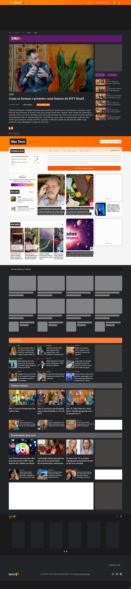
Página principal (19, 2)
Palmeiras (49, 345)
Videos (35, 32)
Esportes (20, 358)
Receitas (77, 345)
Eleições (48, 371)
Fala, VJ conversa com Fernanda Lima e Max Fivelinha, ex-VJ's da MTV (51, 411)
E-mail (114, 2)
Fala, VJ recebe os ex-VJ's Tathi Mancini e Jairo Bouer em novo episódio (28, 424)
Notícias (48, 358)
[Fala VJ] (11, 128)
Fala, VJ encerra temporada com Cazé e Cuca (22, 409)
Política (19, 371)
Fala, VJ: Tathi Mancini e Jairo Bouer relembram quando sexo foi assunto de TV (79, 411)
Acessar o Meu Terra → (35, 141)
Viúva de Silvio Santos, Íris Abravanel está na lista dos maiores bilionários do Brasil (84, 474)
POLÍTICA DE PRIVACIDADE (82, 574)
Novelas (22, 470)
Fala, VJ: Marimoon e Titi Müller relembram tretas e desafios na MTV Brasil (56, 424)
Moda (18, 345)
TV (23, 32)
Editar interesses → (116, 150)
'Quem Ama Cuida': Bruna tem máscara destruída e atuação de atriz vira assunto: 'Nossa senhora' (28, 474)
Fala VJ (28, 32)
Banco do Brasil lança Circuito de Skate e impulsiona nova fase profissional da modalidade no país (55, 474)
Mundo (77, 358)
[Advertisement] (108, 425)
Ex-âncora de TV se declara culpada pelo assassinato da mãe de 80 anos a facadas (79, 460)
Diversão (17, 32)
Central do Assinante (102, 2)
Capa (10, 32)
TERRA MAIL (90, 2)
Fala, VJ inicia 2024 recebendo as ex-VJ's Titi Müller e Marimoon (85, 424)
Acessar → (32, 192)
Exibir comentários (27, 104)
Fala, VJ (11, 94)
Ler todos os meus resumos (84, 168)
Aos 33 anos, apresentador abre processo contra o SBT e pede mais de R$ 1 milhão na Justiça (22, 460)
